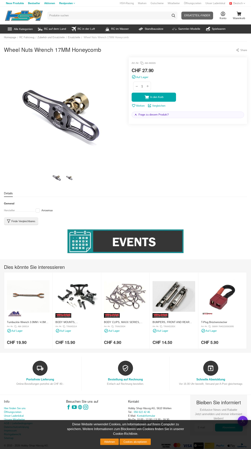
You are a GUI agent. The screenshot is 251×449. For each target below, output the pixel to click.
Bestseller (34, 3)
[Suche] (173, 15)
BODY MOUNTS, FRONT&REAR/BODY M (69, 322)
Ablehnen (109, 441)
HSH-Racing (127, 3)
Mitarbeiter (174, 3)
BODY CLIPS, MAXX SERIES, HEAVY (122, 322)
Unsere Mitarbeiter (14, 419)
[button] (241, 50)
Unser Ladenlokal (215, 3)
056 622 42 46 (142, 412)
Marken (142, 3)
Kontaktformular (146, 415)
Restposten (66, 3)
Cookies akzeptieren (135, 441)
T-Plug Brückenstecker (214, 322)
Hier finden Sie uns (15, 408)
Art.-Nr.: (136, 63)
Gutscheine (157, 3)
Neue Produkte (15, 3)
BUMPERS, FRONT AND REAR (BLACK (171, 322)
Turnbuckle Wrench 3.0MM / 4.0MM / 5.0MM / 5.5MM (28, 322)
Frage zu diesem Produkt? (154, 114)
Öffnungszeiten (192, 3)
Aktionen (49, 3)
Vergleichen (158, 105)
